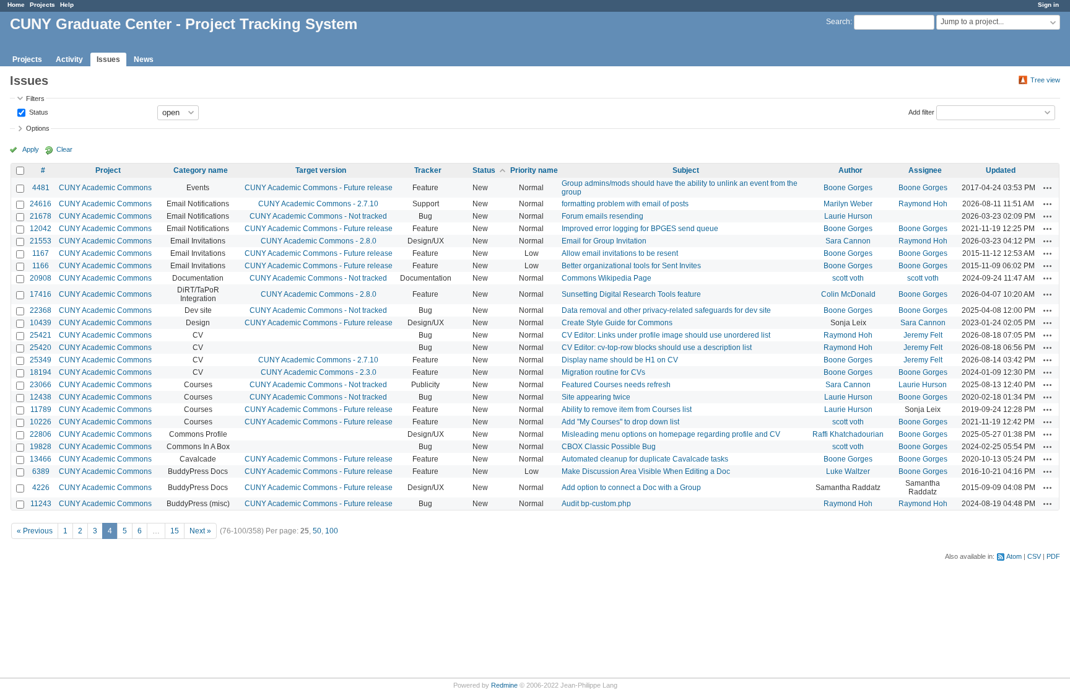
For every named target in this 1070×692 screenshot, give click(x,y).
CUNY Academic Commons (105, 187)
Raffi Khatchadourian (848, 434)
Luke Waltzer (848, 471)
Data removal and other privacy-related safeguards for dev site (666, 310)
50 (317, 531)
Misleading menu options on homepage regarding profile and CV (671, 434)
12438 (40, 397)
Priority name (534, 170)
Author (850, 170)
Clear (64, 149)
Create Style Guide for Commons (617, 322)
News (144, 59)
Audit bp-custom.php (596, 503)
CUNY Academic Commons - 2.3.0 (318, 372)
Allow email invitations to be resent (620, 253)
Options (38, 128)
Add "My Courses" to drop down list (620, 422)
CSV (1034, 556)
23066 (40, 384)
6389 (41, 471)
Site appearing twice (596, 397)
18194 (40, 372)
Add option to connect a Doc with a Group (631, 487)
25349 (40, 360)
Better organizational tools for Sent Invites (631, 265)
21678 (40, 216)
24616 (40, 203)
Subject (685, 170)
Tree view (1045, 80)
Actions (1048, 188)
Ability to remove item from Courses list (627, 409)
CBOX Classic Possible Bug (609, 446)
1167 (40, 253)
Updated (1001, 170)
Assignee (925, 170)
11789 (40, 409)
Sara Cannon (848, 241)
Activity (69, 59)
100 (331, 531)
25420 (40, 347)
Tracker (427, 170)
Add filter (921, 111)
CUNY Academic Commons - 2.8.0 (318, 241)
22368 (40, 310)
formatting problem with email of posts (625, 203)
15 (174, 531)
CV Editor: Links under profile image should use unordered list (666, 335)
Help (67, 4)
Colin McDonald (848, 294)
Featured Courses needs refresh (616, 384)
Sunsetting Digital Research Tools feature (631, 294)
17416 (40, 294)
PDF (1053, 556)
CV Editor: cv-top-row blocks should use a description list (657, 347)
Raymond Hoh (922, 203)
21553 (40, 241)
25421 (40, 335)
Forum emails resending (602, 216)
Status (37, 111)
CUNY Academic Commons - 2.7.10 (318, 203)
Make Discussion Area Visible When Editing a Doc (646, 471)
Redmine (504, 685)
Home (16, 4)
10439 (40, 322)
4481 (41, 187)
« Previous (35, 531)
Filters (35, 98)
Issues (108, 59)
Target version (320, 170)
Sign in (1048, 4)
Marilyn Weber (848, 203)
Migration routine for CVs (603, 372)
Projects (42, 4)
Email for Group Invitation (604, 241)
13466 (40, 459)
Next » (200, 531)
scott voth (848, 278)
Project (108, 170)
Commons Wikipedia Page (606, 278)
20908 (40, 278)
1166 (40, 265)
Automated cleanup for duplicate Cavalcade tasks (645, 459)
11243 (40, 503)
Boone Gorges (848, 187)
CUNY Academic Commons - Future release (319, 187)
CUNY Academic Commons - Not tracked (318, 216)
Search (838, 21)
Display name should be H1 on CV (620, 360)
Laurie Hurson (848, 216)
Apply (30, 149)
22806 (40, 434)
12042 (40, 228)
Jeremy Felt (922, 335)
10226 (40, 422)
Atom (1014, 556)
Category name (200, 170)
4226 (41, 487)
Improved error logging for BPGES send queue (640, 228)
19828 (40, 446)
